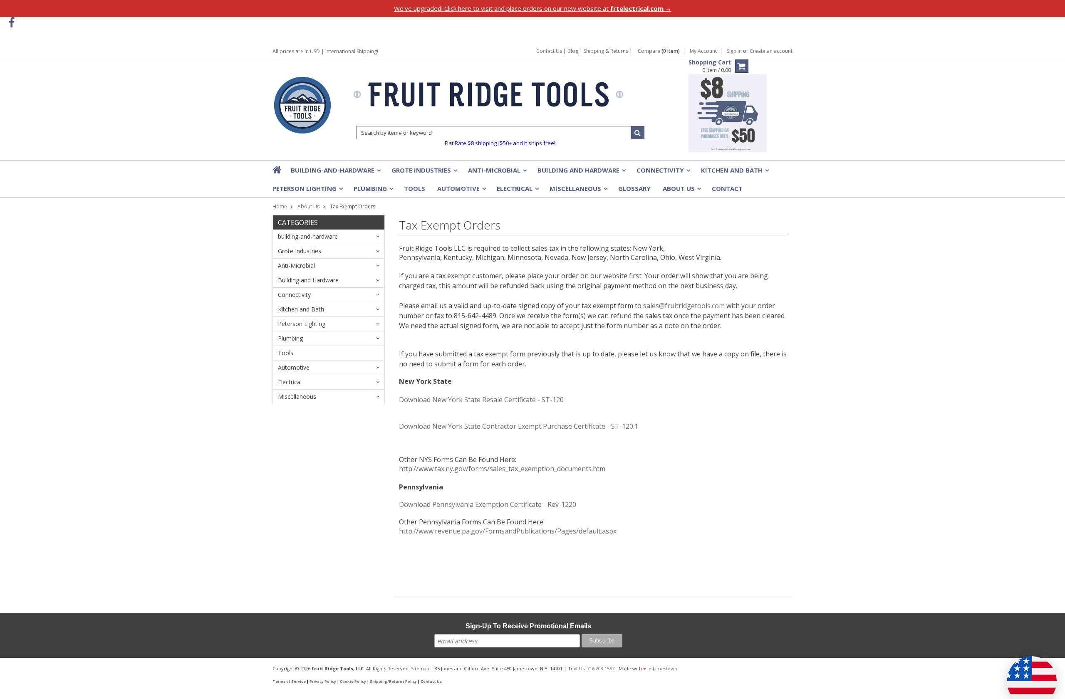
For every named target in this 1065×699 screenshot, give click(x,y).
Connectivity (663, 172)
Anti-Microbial (496, 172)
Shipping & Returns (606, 50)
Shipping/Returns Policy (393, 681)
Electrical (517, 191)
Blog (572, 50)
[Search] (637, 132)
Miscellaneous (578, 191)
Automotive (461, 191)
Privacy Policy (323, 681)
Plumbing (373, 191)
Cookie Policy (353, 681)
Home (279, 206)
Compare (659, 51)
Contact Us (549, 50)
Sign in (734, 51)
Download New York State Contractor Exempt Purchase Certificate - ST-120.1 (518, 426)
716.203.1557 (600, 668)
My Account (703, 51)
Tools (414, 188)
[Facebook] (11, 22)
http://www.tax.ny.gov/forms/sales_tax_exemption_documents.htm (502, 468)
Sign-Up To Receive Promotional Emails (528, 626)
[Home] (277, 170)
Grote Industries (423, 172)
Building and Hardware (580, 172)
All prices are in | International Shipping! (325, 51)
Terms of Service (289, 681)
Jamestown (665, 668)
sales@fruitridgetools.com (684, 305)
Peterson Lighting (307, 191)
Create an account (771, 51)
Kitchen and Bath (734, 172)
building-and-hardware (335, 172)
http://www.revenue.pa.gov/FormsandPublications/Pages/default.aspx (508, 531)
